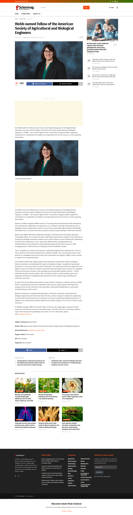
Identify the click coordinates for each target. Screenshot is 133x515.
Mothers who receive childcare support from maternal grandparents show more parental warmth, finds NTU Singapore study (98, 47)
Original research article (36, 330)
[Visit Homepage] (25, 7)
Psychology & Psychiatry (85, 474)
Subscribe (99, 472)
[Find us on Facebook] (110, 1)
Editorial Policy (85, 459)
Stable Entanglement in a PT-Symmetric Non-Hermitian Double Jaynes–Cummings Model (52, 461)
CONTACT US (36, 14)
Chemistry (71, 481)
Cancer (70, 478)
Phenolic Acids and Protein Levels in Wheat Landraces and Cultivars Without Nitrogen (48, 425)
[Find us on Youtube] (115, 1)
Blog (69, 473)
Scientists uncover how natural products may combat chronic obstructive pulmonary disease (25, 425)
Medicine (83, 466)
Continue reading (66, 511)
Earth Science (72, 485)
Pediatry (83, 468)
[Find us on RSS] (117, 1)
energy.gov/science (24, 314)
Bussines (70, 476)
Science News (22, 19)
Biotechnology (72, 471)
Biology (70, 468)
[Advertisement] (49, 93)
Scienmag (21, 496)
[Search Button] (86, 7)
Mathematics (84, 463)
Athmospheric (72, 466)
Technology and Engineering (85, 485)
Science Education (86, 477)
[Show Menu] (117, 7)
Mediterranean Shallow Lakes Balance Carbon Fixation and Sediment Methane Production (52, 482)
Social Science (85, 480)
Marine (83, 461)
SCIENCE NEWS (25, 14)
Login (112, 7)
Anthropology (72, 461)
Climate (70, 483)
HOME (17, 14)
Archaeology (71, 463)
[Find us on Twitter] (112, 1)
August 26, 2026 (19, 403)
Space (82, 482)
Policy (82, 471)
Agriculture (30, 19)
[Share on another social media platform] (81, 84)
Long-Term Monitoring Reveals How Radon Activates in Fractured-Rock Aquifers (51, 468)
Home (16, 19)
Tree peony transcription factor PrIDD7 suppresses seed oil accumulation (72, 397)
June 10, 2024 (18, 37)
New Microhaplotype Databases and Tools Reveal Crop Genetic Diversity (47, 397)
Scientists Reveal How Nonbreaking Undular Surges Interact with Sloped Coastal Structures (52, 475)
